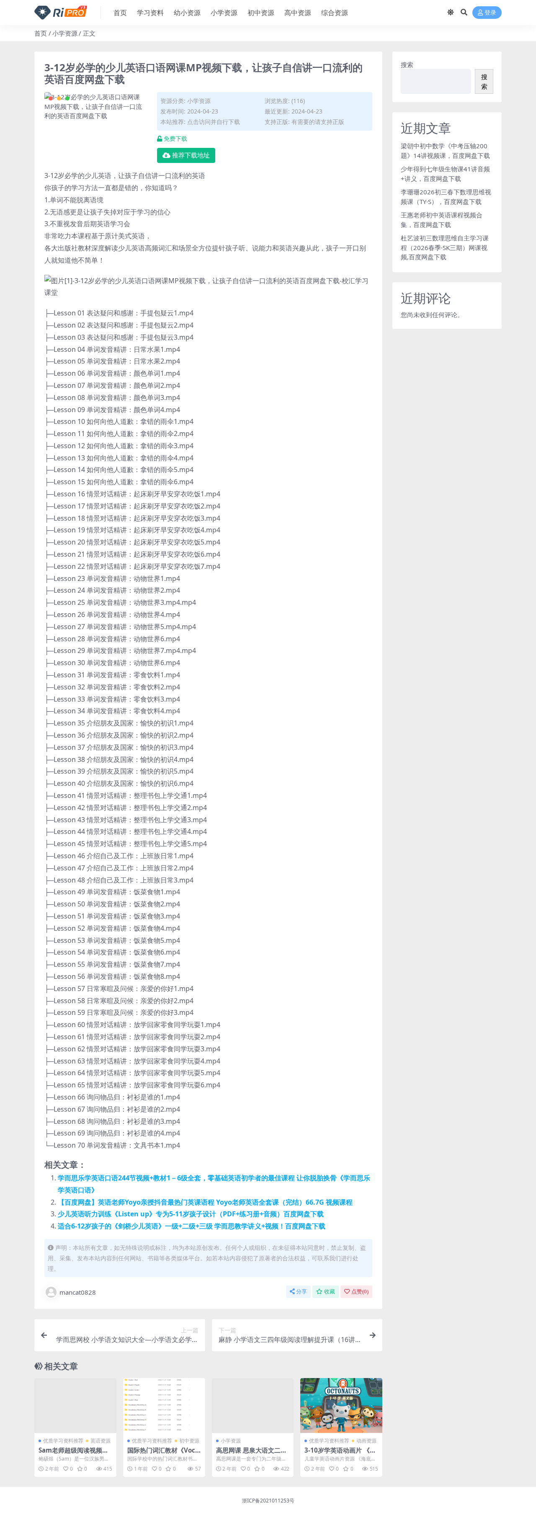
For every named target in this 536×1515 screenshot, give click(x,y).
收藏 (329, 1291)
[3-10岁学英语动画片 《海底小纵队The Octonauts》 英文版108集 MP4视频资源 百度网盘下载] (341, 1405)
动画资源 (366, 1440)
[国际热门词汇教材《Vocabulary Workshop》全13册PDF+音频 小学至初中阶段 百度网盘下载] (164, 1405)
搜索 (407, 64)
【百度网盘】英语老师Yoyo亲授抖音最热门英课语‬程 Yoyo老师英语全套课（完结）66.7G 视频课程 (205, 1202)
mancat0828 (77, 1292)
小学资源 (224, 12)
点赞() (359, 1291)
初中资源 (260, 12)
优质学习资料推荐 (63, 1440)
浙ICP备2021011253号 (268, 1500)
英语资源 (100, 1440)
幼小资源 (187, 12)
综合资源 (334, 12)
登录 (490, 13)
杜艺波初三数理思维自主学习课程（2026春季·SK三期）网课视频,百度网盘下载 (445, 247)
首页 (120, 12)
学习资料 (150, 12)
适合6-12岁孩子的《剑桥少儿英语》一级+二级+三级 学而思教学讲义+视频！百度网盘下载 (191, 1226)
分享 (301, 1291)
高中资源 (297, 12)
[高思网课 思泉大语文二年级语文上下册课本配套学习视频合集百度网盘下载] (253, 1405)
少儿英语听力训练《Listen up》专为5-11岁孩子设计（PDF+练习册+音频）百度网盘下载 (191, 1213)
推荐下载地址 (191, 155)
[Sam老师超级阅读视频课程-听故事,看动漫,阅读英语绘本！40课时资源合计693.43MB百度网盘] (75, 1405)
